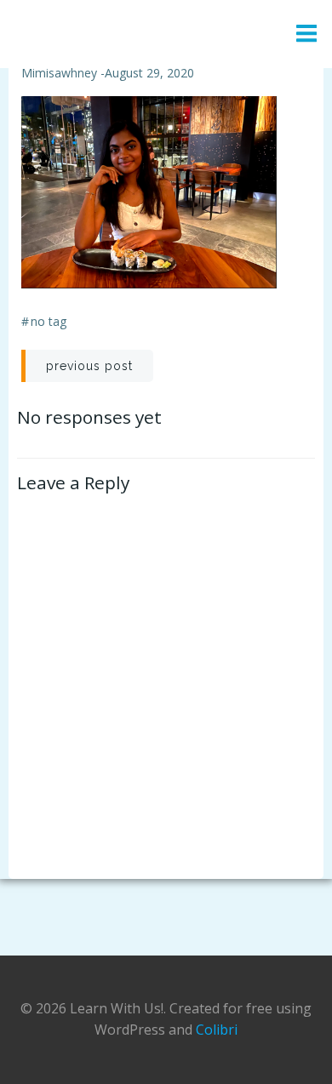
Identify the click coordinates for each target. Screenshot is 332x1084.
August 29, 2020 (149, 73)
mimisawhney (59, 73)
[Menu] (306, 34)
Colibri (217, 1029)
